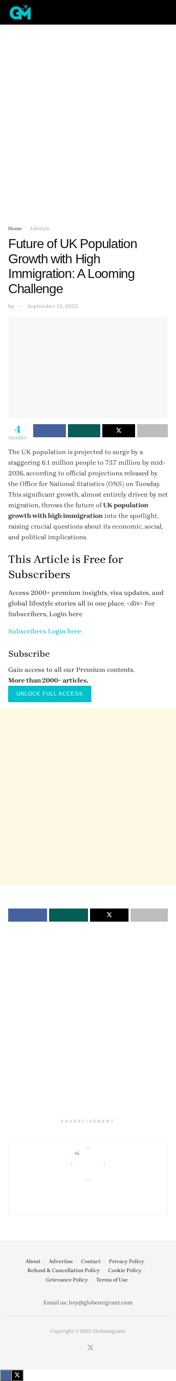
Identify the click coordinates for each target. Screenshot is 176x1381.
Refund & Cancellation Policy (63, 1270)
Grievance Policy (67, 1280)
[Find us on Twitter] (90, 1348)
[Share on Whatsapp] (84, 430)
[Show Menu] (149, 12)
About (33, 1261)
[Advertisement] (88, 121)
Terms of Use (112, 1280)
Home (15, 228)
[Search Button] (164, 12)
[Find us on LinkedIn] (100, 1348)
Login (56, 631)
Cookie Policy (125, 1270)
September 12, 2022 (52, 306)
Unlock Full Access (49, 694)
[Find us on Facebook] (70, 1348)
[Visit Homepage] (20, 12)
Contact (91, 1261)
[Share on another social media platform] (152, 430)
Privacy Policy (126, 1261)
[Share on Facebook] (49, 430)
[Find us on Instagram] (80, 1348)
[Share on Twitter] (118, 430)
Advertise (61, 1261)
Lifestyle (40, 228)
